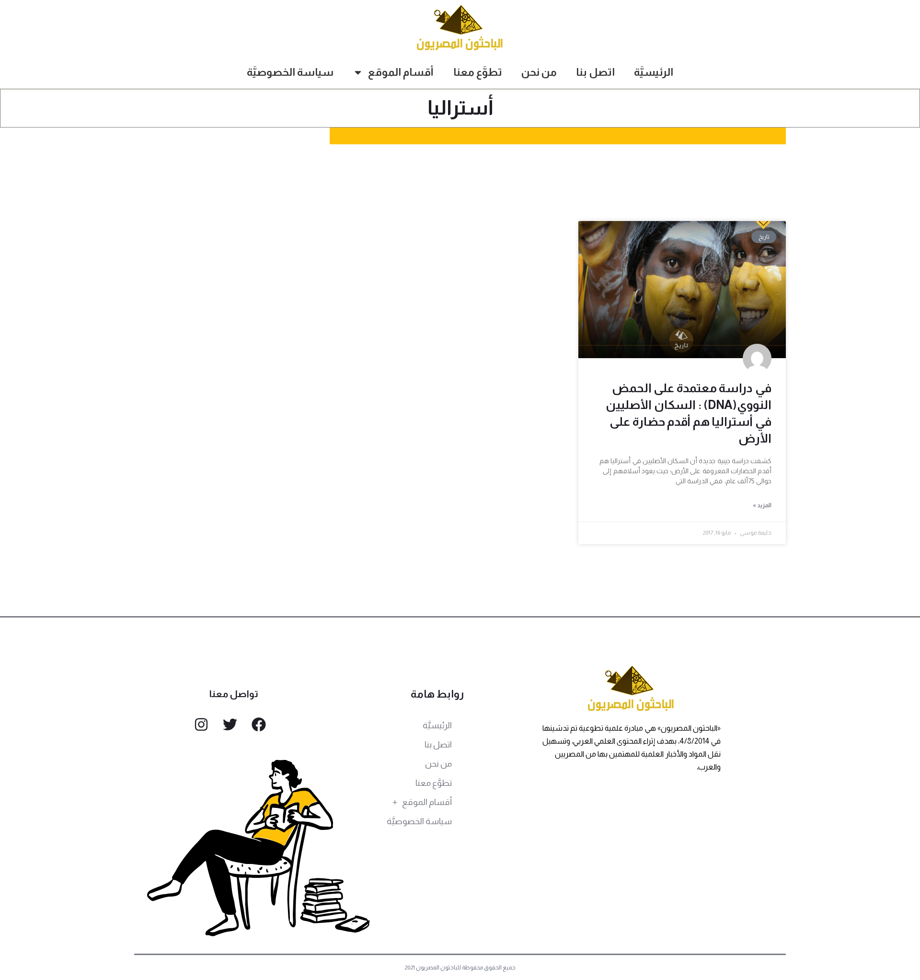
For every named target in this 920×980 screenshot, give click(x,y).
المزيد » (762, 505)
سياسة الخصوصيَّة (290, 72)
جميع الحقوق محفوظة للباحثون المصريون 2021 (460, 967)
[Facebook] (258, 724)
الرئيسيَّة (653, 72)
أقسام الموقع (401, 72)
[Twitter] (230, 724)
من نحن (539, 72)
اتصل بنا (595, 72)
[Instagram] (201, 724)
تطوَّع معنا (477, 72)
